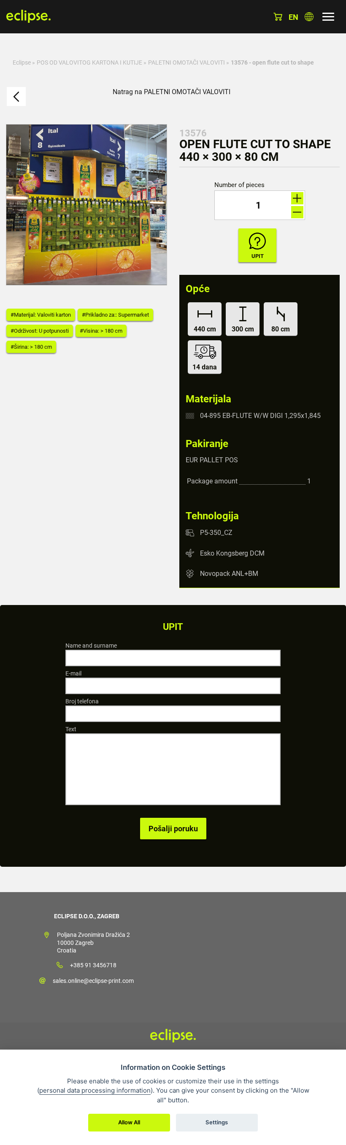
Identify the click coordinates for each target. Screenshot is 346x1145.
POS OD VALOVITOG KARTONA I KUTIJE (89, 62)
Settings (216, 1122)
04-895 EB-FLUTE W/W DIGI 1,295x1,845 (260, 416)
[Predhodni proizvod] (16, 96)
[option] (86, 204)
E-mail (73, 673)
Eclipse (22, 62)
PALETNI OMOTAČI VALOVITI (186, 62)
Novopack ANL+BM (229, 574)
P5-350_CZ (216, 533)
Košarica (277, 16)
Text (70, 729)
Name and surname (91, 645)
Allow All (129, 1122)
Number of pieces (239, 185)
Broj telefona (82, 701)
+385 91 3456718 (93, 965)
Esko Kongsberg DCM (232, 553)
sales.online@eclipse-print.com (93, 980)
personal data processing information (95, 1090)
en (293, 17)
